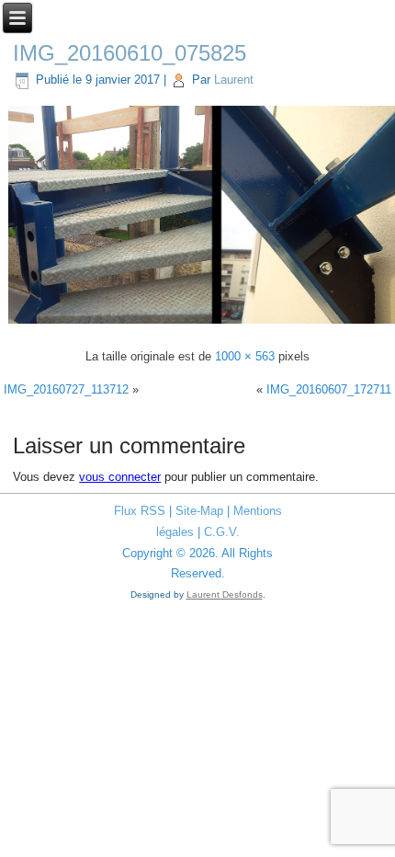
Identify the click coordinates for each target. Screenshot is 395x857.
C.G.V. (222, 532)
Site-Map (199, 511)
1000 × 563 (245, 356)
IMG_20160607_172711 (328, 389)
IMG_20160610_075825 (129, 52)
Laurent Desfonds (224, 594)
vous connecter (120, 477)
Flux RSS (139, 511)
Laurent (234, 79)
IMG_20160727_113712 (66, 389)
